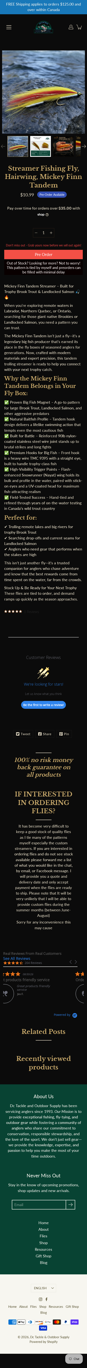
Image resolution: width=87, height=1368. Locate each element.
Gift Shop (43, 1256)
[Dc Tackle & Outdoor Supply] (43, 27)
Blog (43, 1262)
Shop (43, 1243)
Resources (43, 1249)
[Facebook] (46, 1299)
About (43, 1229)
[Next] (84, 146)
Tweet (25, 734)
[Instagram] (40, 1299)
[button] (71, 962)
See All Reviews (16, 958)
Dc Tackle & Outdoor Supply (49, 1337)
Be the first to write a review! (43, 705)
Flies (43, 1236)
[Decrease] (36, 232)
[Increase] (51, 232)
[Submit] (70, 1204)
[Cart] (79, 27)
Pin (66, 734)
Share (47, 734)
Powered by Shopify (44, 1342)
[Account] (71, 27)
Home (43, 1223)
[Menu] (9, 27)
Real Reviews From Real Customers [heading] (32, 953)
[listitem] (35, 987)
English (40, 1288)
